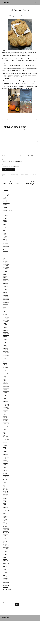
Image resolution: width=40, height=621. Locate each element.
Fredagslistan (5, 197)
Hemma (4, 198)
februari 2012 (5, 472)
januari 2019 (5, 349)
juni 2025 (5, 236)
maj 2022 (4, 290)
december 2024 (6, 245)
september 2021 (6, 302)
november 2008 (6, 529)
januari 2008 (5, 544)
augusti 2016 (5, 392)
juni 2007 (5, 554)
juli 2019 (4, 340)
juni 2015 (4, 413)
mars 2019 (5, 346)
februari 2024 (5, 259)
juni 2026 (5, 218)
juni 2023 (5, 271)
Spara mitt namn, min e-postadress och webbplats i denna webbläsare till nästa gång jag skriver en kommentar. (20, 156)
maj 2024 (4, 255)
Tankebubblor (6, 2)
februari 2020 (5, 330)
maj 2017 (4, 379)
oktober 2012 (5, 460)
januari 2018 (5, 367)
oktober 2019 (5, 336)
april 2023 (5, 274)
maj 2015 (4, 414)
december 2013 (6, 439)
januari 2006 (5, 579)
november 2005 (6, 582)
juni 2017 (4, 377)
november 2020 (6, 317)
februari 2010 (5, 507)
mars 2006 (5, 576)
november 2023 (6, 264)
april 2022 (5, 292)
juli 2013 (4, 447)
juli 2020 (4, 323)
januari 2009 (5, 526)
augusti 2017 (5, 374)
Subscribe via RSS (7, 589)
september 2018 (6, 355)
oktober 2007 (5, 548)
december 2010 (6, 492)
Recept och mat (6, 206)
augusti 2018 (5, 357)
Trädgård (5, 207)
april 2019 (5, 345)
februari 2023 (5, 277)
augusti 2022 (5, 286)
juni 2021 (4, 307)
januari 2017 (5, 385)
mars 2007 (5, 559)
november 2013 (6, 441)
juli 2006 (4, 570)
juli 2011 (4, 482)
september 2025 (6, 231)
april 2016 (5, 398)
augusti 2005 (5, 587)
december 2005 (6, 581)
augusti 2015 (5, 410)
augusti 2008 (5, 534)
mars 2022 (5, 293)
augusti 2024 (5, 251)
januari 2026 (5, 226)
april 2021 (5, 310)
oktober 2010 (5, 495)
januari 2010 (5, 508)
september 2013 (6, 444)
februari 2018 (5, 366)
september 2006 (6, 567)
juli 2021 (4, 305)
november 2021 (6, 299)
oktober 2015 (5, 407)
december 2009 (6, 510)
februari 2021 (5, 312)
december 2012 (6, 457)
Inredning (5, 200)
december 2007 (6, 545)
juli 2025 (4, 234)
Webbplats (4, 149)
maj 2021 (4, 308)
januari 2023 (5, 279)
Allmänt (4, 192)
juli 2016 (4, 393)
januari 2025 (5, 243)
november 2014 (6, 423)
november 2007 (6, 547)
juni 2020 (5, 324)
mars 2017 (5, 382)
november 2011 (6, 476)
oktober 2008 (5, 531)
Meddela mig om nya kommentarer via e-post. (12, 161)
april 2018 (5, 363)
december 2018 (6, 351)
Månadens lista (6, 201)
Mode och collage (6, 203)
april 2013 (5, 451)
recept (29, 52)
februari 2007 (5, 560)
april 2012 (5, 469)
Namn (4, 144)
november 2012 (6, 458)
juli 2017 (4, 376)
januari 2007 (5, 562)
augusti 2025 (5, 233)
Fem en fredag (6, 195)
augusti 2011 (5, 480)
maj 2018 (4, 361)
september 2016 (6, 391)
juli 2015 (4, 411)
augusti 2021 (5, 304)
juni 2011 (4, 483)
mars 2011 (5, 488)
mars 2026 (5, 223)
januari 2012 (5, 473)
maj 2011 (4, 485)
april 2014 (5, 433)
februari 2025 (5, 242)
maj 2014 (4, 432)
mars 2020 (5, 329)
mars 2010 (5, 505)
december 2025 (6, 227)
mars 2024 (5, 258)
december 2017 (6, 368)
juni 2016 (4, 395)
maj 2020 (4, 326)
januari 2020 (5, 332)
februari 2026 (5, 224)
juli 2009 (4, 517)
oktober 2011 (5, 478)
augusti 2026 (5, 215)
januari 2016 (5, 402)
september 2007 (6, 550)
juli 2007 (4, 553)
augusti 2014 (5, 427)
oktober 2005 (5, 584)
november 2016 (6, 388)
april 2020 (5, 327)
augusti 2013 (5, 445)
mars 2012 (5, 470)
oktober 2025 (5, 230)
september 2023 (6, 267)
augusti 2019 (5, 339)
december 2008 (6, 528)
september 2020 (6, 320)
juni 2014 (4, 430)
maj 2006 (5, 573)
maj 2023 (4, 273)
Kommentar (5, 132)
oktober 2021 (5, 301)
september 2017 (6, 373)
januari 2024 (5, 261)
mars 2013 (5, 452)
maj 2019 (4, 343)
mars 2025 (5, 240)
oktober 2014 (5, 424)
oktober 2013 (5, 442)
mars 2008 (5, 541)
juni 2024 (5, 253)
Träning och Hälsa (6, 208)
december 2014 (6, 422)
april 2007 (5, 557)
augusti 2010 (5, 498)
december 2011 (6, 475)
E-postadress (24, 144)
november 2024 (6, 246)
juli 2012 (4, 464)
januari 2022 (5, 296)
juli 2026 (4, 217)
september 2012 (6, 461)
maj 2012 (4, 467)
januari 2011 (5, 491)
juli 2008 (4, 535)
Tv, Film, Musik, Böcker (7, 210)
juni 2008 (5, 536)
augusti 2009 (5, 516)
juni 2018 (4, 360)
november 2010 (6, 494)
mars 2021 (5, 311)
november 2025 (6, 228)
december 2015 (6, 404)
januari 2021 (5, 314)
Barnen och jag (35, 119)
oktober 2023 (5, 265)
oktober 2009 (5, 513)
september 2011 (6, 479)
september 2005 (6, 585)
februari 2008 (5, 542)
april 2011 (5, 486)
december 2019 (6, 333)
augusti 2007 (5, 551)
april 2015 (5, 416)
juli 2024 (4, 252)
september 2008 (6, 532)
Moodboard (5, 204)
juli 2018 (4, 358)
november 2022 (6, 281)
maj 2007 (4, 556)
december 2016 (6, 386)
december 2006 (6, 563)
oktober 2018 (5, 354)
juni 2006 (5, 572)
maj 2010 (4, 503)
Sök (3, 602)
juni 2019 (4, 342)
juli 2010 (4, 500)
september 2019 (6, 338)
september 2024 (6, 249)
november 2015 (6, 405)
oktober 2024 (5, 248)
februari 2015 (5, 419)
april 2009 (5, 522)
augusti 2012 (5, 463)
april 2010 (5, 504)
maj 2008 (4, 538)
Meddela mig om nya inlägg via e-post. (11, 166)
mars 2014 (5, 435)
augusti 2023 (5, 268)
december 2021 (6, 298)
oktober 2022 (5, 283)
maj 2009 (5, 520)
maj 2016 (4, 396)
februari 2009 (5, 525)
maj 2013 (4, 450)
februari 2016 (5, 401)
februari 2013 (5, 454)
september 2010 (6, 497)
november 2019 (6, 335)
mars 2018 (5, 364)
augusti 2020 (5, 321)
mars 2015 (5, 417)
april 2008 (5, 539)
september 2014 (6, 426)
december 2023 (6, 262)
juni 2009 (5, 519)
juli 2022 (4, 287)
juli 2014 (4, 429)
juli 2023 (4, 270)
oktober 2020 (5, 318)
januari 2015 (5, 420)
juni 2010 (4, 501)
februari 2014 (5, 436)
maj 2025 (4, 237)
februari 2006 (5, 578)
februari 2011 (5, 489)
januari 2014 (5, 438)
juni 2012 (4, 466)
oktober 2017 (5, 371)
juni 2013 (4, 448)
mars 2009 (5, 523)
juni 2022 (5, 289)
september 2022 (6, 284)
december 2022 (6, 280)
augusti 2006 (5, 569)
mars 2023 (5, 276)
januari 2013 (5, 455)
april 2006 (5, 575)
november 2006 (6, 564)
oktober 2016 (5, 389)
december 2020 (6, 315)
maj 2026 (4, 220)
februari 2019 (5, 348)
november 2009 (6, 511)
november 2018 (6, 352)
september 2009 (6, 514)
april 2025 (5, 239)
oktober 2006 (5, 566)
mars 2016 (5, 399)
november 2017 (6, 370)
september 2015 (6, 408)
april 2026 (5, 221)
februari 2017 (5, 383)
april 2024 (5, 256)
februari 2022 (5, 295)
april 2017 (5, 380)
